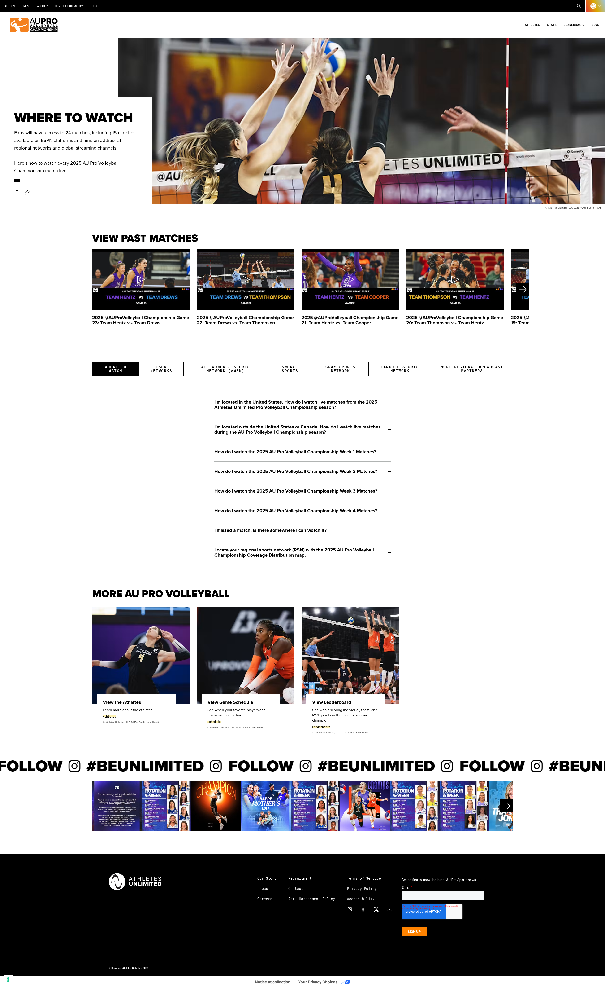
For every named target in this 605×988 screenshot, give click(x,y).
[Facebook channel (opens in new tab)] (363, 909)
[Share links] (17, 192)
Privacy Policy (362, 888)
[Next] (506, 289)
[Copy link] (27, 192)
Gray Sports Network (340, 368)
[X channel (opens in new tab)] (376, 909)
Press (262, 888)
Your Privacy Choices (317, 981)
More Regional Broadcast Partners (472, 368)
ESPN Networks (161, 368)
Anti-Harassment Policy (311, 898)
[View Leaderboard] (350, 655)
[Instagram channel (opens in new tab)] (350, 909)
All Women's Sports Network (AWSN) (225, 368)
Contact (295, 888)
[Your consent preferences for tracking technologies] (8, 979)
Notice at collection (272, 981)
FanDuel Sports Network (400, 368)
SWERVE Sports (290, 368)
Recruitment (300, 878)
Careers (264, 898)
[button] (578, 6)
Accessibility (361, 898)
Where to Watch (115, 368)
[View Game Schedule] (245, 655)
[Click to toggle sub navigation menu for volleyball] (595, 6)
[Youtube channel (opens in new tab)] (389, 909)
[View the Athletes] (141, 655)
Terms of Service (364, 878)
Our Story (267, 878)
